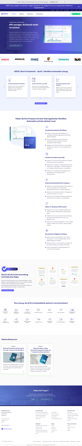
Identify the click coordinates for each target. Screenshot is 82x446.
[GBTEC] (4, 13)
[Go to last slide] (4, 86)
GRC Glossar (69, 412)
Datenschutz (73, 441)
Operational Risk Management (73, 415)
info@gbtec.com (4, 420)
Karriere (68, 425)
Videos (68, 428)
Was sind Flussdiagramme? (56, 418)
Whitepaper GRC (39, 428)
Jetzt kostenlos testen (15, 45)
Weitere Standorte (5, 425)
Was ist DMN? (54, 417)
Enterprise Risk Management (72, 413)
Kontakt (76, 10)
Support (72, 10)
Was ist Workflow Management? (42, 412)
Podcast (68, 430)
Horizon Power (54, 430)
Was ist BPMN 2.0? (55, 415)
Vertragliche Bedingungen (47, 441)
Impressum (79, 441)
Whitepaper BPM (39, 427)
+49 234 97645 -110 (45, 399)
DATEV (52, 432)
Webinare (57, 10)
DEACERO (53, 428)
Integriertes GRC (70, 417)
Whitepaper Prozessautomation (41, 425)
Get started (75, 14)
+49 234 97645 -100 (5, 418)
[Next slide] (78, 86)
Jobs (61, 10)
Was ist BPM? (54, 412)
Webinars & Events (70, 427)
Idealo (52, 425)
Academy (52, 10)
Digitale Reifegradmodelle (40, 415)
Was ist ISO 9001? (55, 413)
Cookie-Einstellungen (37, 441)
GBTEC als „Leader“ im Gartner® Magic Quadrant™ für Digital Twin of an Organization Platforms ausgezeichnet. (39, 7)
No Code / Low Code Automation (42, 413)
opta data (53, 427)
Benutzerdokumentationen (64, 441)
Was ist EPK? (38, 418)
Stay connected (66, 10)
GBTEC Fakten (56, 441)
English (52, 2)
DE (79, 10)
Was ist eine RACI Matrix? (40, 417)
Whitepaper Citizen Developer (41, 430)
